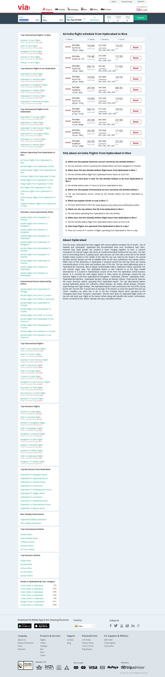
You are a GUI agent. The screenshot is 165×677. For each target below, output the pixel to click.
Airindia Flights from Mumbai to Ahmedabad (34, 274)
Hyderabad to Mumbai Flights (33, 79)
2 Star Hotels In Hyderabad (38, 592)
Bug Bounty (87, 649)
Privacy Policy (87, 643)
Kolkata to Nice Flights (30, 62)
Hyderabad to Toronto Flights (33, 139)
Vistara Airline (26, 568)
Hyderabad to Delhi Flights (31, 73)
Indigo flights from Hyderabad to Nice (36, 184)
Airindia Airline (26, 534)
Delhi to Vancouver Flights (31, 365)
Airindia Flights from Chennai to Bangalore (34, 224)
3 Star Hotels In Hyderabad (38, 588)
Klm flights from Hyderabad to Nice (35, 187)
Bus (41, 649)
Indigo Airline (25, 560)
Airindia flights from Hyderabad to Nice (37, 166)
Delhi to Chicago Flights (30, 371)
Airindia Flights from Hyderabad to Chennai (35, 261)
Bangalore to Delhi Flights (31, 439)
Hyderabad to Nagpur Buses (32, 493)
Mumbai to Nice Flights (30, 40)
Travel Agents (110, 643)
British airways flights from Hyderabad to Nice (38, 171)
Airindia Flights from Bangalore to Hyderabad (35, 237)
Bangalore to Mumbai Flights (32, 434)
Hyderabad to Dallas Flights (32, 122)
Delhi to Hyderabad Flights (31, 456)
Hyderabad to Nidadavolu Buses (34, 501)
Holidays (43, 646)
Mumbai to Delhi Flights (30, 411)
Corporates (109, 646)
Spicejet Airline (26, 575)
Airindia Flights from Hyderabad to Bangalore (35, 243)
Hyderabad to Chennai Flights (33, 96)
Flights (43, 640)
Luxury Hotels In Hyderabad (38, 598)
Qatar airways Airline (29, 538)
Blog (69, 643)
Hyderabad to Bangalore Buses (33, 474)
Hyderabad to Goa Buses (31, 497)
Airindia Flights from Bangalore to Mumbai (35, 255)
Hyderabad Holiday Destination (33, 519)
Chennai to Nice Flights (30, 57)
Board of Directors (26, 643)
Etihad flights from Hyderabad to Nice (36, 180)
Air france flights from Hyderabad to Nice (36, 161)
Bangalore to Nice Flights (31, 51)
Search (140, 17)
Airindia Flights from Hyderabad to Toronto (35, 304)
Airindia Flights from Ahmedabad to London (35, 310)
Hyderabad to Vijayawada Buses (34, 478)
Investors (22, 649)
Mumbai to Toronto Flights (32, 398)
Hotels (43, 643)
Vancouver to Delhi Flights (31, 387)
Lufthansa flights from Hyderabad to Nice (36, 192)
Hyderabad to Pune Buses (31, 486)
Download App (126, 2)
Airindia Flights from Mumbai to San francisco (35, 336)
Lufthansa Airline (27, 542)
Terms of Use (87, 646)
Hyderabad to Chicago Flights (33, 117)
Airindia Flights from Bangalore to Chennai (35, 218)
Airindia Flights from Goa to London (35, 295)
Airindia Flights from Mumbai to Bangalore (34, 230)
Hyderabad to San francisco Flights (35, 128)
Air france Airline (27, 549)
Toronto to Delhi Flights (30, 376)
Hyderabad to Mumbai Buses (32, 482)
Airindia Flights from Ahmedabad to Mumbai (35, 249)
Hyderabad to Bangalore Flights (33, 85)
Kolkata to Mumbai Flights (31, 445)
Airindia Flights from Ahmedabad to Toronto (35, 326)
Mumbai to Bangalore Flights (32, 422)
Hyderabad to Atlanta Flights (32, 144)
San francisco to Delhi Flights (33, 393)
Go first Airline (26, 572)
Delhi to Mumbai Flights (30, 417)
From (21, 17)
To (44, 17)
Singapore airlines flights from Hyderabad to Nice (38, 204)
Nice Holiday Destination (30, 523)
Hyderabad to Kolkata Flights (32, 90)
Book (135, 47)
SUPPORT (141, 2)
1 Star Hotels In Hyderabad (38, 595)
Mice (42, 652)
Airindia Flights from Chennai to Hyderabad (34, 268)
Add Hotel (108, 640)
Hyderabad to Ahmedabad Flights (34, 101)
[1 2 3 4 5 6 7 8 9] (109, 21)
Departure (70, 17)
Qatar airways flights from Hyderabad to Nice (38, 198)
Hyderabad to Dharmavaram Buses (35, 504)
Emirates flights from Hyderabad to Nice (37, 176)
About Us (22, 640)
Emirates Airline (26, 545)
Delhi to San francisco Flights (33, 348)
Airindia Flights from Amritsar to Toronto (37, 331)
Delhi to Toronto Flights (30, 354)
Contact (70, 640)
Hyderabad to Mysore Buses (32, 508)
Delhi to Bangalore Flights (31, 428)
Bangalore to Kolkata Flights (32, 461)
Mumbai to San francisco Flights (34, 360)
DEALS (114, 2)
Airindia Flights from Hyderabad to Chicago (35, 290)
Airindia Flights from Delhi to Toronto (36, 315)
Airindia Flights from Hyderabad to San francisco (36, 320)
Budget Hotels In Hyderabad (38, 601)
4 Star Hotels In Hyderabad (38, 585)
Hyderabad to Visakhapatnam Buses (35, 489)
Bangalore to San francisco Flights (35, 382)
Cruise (42, 655)
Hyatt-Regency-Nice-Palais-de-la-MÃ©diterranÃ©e (117, 205)
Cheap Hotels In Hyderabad (38, 605)
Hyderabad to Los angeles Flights (34, 133)
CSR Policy (86, 640)
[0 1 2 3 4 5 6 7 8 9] (118, 21)
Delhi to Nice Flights (29, 46)
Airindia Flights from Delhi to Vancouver (37, 299)
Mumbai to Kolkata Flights (31, 450)
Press (20, 646)
